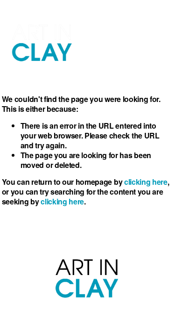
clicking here (146, 181)
